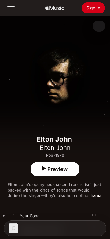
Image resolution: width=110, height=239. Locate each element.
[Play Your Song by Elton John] (14, 215)
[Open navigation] (11, 8)
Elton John (55, 147)
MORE (97, 196)
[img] (54, 8)
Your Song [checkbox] (30, 215)
